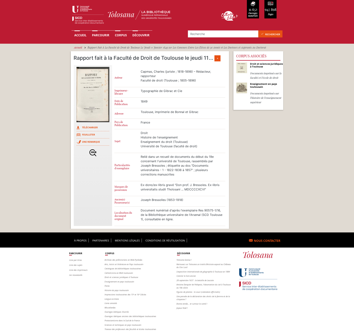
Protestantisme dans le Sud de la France (122, 320)
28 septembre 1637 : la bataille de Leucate (195, 280)
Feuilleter (88, 134)
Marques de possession (121, 188)
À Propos (80, 240)
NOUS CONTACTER (267, 241)
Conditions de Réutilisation (165, 240)
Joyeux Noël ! (182, 308)
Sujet (117, 141)
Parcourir (100, 35)
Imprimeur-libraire (121, 92)
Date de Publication (121, 103)
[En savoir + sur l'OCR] (93, 152)
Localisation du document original (123, 216)
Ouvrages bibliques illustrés (117, 311)
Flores (107, 285)
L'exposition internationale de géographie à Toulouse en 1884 (203, 271)
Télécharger (90, 127)
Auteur (118, 77)
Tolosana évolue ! (184, 259)
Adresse (119, 113)
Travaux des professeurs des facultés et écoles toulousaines (130, 329)
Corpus (121, 35)
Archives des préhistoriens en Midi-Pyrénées (123, 259)
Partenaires (100, 240)
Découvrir (141, 35)
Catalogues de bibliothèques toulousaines (123, 268)
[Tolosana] (140, 16)
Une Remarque (91, 141)
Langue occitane (112, 299)
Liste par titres (75, 260)
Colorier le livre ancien (186, 275)
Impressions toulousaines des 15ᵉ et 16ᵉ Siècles (125, 294)
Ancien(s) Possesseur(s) (122, 201)
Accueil (80, 35)
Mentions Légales (127, 240)
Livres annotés (111, 303)
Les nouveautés (75, 275)
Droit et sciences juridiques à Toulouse (121, 277)
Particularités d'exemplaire (122, 167)
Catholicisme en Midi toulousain (119, 273)
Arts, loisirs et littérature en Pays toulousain (124, 264)
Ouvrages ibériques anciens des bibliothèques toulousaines (130, 316)
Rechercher (272, 34)
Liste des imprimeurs (78, 270)
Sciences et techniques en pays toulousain (123, 324)
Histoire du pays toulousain (117, 290)
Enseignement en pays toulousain (119, 281)
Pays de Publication (121, 124)
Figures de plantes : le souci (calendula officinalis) (198, 291)
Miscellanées (110, 307)
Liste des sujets (75, 265)
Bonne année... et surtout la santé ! (191, 303)
